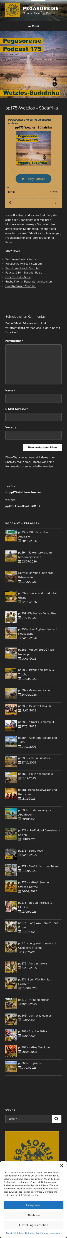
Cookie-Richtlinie (14, 1233)
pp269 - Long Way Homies (35, 1015)
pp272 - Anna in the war (33, 963)
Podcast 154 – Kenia (18, 277)
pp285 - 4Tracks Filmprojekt (36, 722)
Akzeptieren (33, 1205)
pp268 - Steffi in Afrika (32, 1031)
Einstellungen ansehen (33, 1225)
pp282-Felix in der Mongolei (36, 773)
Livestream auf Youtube (20, 286)
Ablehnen (33, 1215)
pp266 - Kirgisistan (30, 1063)
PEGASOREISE (41, 8)
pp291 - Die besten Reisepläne (37, 613)
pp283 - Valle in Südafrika (34, 758)
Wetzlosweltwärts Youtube (22, 268)
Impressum (55, 1233)
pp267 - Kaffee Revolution (34, 1047)
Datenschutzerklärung (36, 1233)
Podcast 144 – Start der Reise (23, 272)
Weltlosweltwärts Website (22, 259)
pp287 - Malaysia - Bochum (35, 690)
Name (10, 390)
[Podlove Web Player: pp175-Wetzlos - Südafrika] (33, 161)
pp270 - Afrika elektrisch (33, 999)
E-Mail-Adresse (16, 409)
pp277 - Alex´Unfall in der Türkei (38, 866)
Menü (35, 25)
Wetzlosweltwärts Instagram (23, 263)
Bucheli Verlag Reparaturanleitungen (28, 281)
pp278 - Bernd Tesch (31, 850)
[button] (61, 1165)
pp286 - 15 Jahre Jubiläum (34, 706)
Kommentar (14, 340)
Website (10, 427)
